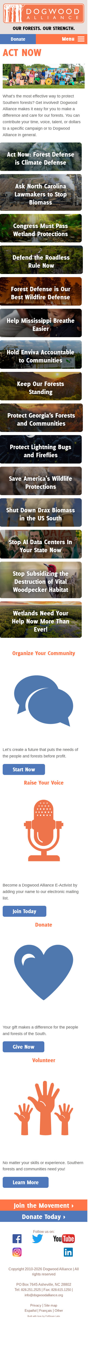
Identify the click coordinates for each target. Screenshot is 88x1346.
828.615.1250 (61, 1290)
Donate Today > (43, 1216)
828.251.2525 (31, 1290)
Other (59, 1310)
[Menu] (81, 39)
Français (45, 1310)
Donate (43, 924)
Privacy (35, 1305)
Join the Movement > (44, 1205)
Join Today (24, 911)
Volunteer (43, 1060)
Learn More (26, 1182)
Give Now (23, 1047)
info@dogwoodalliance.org (44, 1295)
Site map (50, 1305)
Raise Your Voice (44, 782)
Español (30, 1310)
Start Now (24, 769)
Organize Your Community (43, 653)
